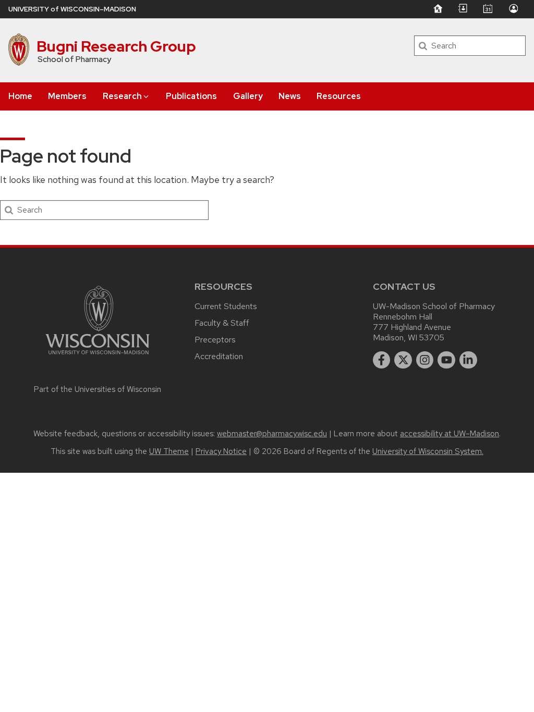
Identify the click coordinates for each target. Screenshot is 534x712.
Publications (191, 96)
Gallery (248, 96)
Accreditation (219, 356)
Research (122, 96)
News (289, 96)
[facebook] (382, 360)
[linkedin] (468, 360)
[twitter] (403, 360)
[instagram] (425, 360)
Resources (339, 96)
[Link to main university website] (97, 356)
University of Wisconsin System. (427, 451)
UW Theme (169, 451)
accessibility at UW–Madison (449, 433)
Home (20, 96)
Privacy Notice (221, 451)
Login (513, 8)
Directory (462, 8)
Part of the (97, 389)
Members (67, 96)
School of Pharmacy (74, 59)
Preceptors (215, 339)
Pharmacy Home (437, 8)
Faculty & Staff (222, 322)
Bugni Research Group (116, 46)
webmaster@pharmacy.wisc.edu (272, 433)
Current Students (226, 306)
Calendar (487, 8)
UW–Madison (72, 9)
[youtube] (446, 360)
